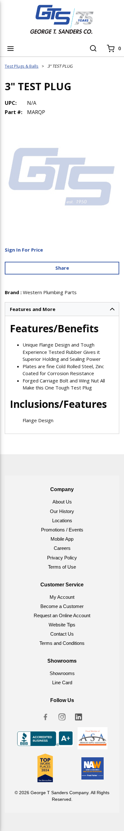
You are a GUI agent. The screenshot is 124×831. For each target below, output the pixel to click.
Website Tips (62, 624)
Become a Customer (62, 606)
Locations (62, 520)
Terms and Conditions (62, 643)
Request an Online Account (62, 615)
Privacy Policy (62, 557)
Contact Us (62, 634)
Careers (62, 548)
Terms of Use (62, 567)
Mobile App (62, 539)
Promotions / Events (62, 529)
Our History (62, 511)
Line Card (62, 682)
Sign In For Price (24, 250)
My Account (62, 597)
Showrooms (62, 673)
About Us (62, 501)
